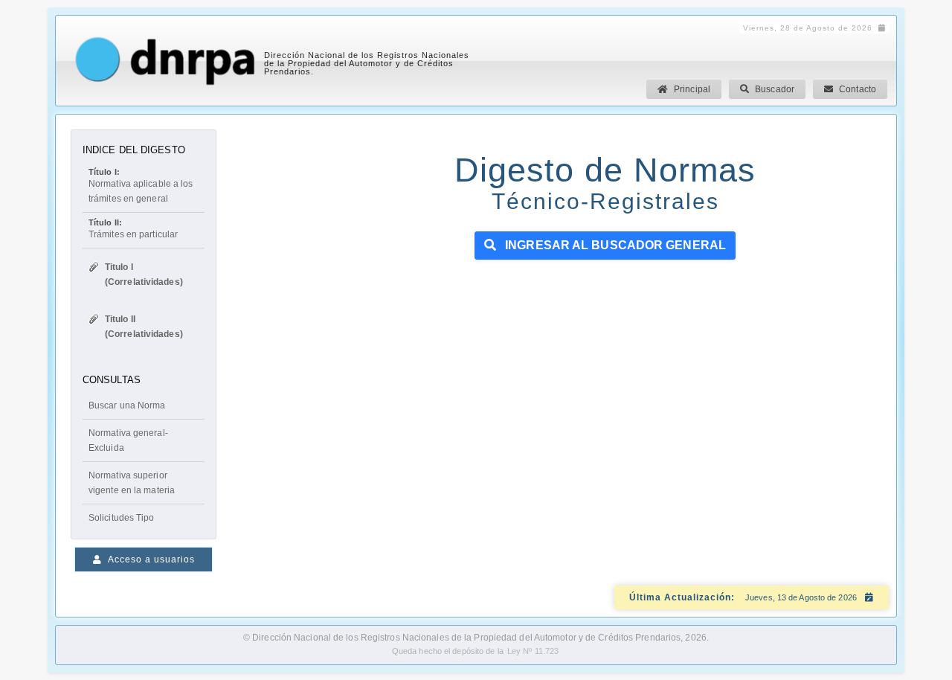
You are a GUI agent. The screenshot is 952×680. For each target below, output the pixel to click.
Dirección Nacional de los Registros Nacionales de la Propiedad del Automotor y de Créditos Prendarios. (366, 63)
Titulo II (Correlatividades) (144, 326)
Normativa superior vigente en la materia (132, 482)
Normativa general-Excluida (128, 440)
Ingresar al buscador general (614, 245)
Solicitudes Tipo (122, 518)
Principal (692, 89)
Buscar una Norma (127, 405)
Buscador (774, 89)
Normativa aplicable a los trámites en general (141, 185)
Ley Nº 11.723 (533, 651)
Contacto (857, 89)
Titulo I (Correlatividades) (144, 274)
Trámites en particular (133, 229)
